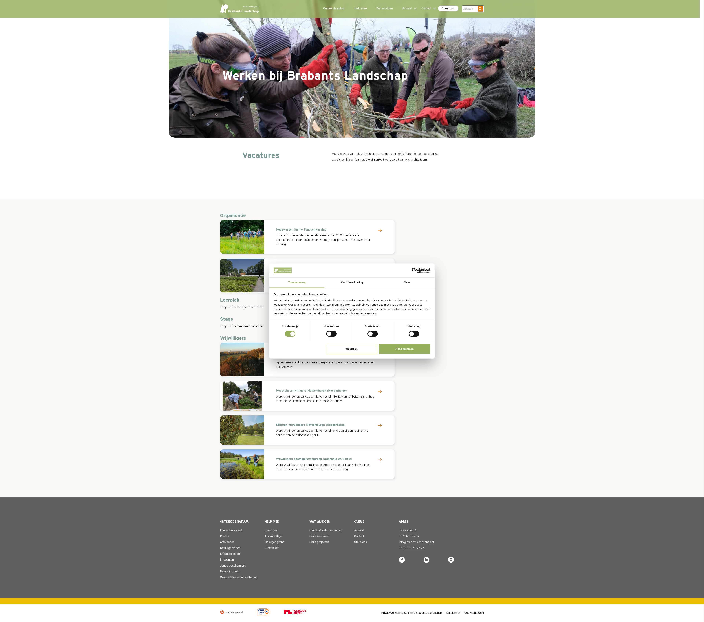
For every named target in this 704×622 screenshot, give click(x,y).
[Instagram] (451, 560)
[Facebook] (402, 560)
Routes (224, 536)
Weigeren (351, 349)
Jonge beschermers (233, 565)
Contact (359, 536)
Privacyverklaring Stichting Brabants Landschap (411, 612)
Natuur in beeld (229, 571)
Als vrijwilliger (274, 536)
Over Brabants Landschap (325, 530)
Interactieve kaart (231, 530)
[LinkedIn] (426, 560)
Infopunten (227, 559)
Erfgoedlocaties (230, 554)
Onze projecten (319, 542)
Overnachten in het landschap (238, 577)
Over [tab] (407, 282)
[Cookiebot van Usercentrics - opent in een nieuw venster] (414, 270)
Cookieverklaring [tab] (352, 282)
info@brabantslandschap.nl (416, 542)
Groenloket (272, 548)
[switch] (331, 334)
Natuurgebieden (230, 548)
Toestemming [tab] (297, 282)
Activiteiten (227, 542)
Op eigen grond (274, 542)
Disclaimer (453, 612)
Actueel (359, 530)
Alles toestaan (404, 349)
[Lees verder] (380, 230)
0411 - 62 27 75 (414, 548)
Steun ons (448, 8)
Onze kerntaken (319, 536)
